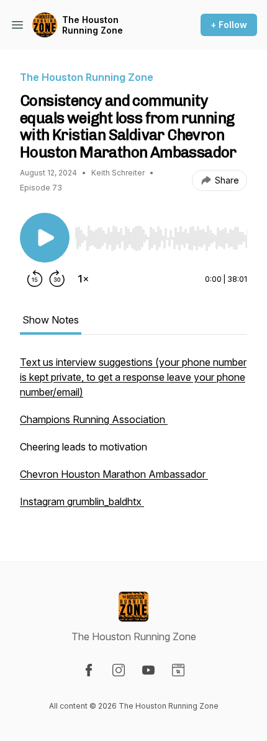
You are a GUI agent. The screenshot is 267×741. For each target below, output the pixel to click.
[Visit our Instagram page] (118, 670)
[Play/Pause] (45, 238)
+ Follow (228, 24)
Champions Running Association (94, 419)
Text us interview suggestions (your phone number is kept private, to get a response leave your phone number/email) (133, 377)
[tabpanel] (133, 438)
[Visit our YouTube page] (148, 670)
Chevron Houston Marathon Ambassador (114, 474)
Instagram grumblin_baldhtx (82, 501)
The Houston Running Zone (92, 25)
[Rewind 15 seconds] (34, 278)
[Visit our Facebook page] (89, 670)
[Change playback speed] (83, 278)
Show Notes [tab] (50, 320)
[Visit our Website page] (178, 670)
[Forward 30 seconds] (57, 278)
